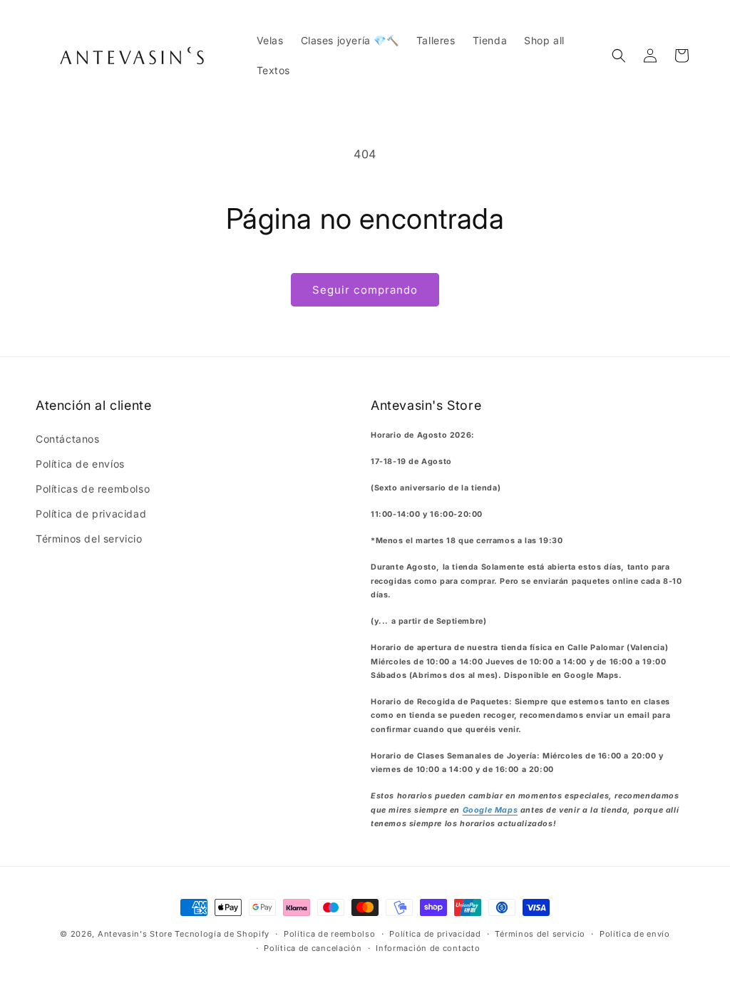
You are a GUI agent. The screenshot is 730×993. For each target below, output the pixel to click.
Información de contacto (428, 948)
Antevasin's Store (135, 934)
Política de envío (635, 934)
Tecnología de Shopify (222, 934)
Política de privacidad (91, 514)
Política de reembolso (330, 934)
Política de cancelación (312, 948)
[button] (618, 55)
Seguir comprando (365, 290)
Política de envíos (80, 464)
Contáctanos (68, 439)
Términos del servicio (89, 538)
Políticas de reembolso (93, 489)
